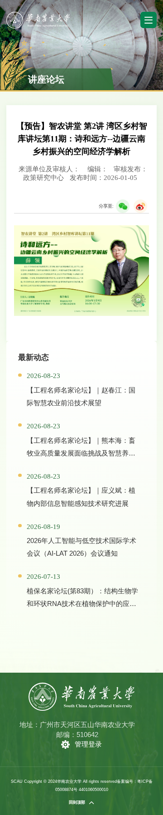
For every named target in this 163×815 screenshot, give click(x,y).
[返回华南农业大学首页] (37, 14)
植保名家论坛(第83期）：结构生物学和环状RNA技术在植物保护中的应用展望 (82, 603)
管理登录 (88, 744)
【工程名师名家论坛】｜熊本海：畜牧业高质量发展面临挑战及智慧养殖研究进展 (81, 453)
